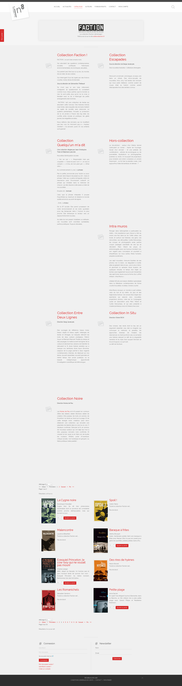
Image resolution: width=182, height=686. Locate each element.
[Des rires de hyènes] (101, 570)
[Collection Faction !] (48, 65)
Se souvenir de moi (45, 656)
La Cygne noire (66, 500)
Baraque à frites (119, 530)
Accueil (57, 7)
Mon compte (123, 7)
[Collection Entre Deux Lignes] (48, 323)
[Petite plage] (101, 600)
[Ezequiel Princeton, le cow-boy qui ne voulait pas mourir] (48, 570)
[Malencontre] (48, 540)
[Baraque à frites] (101, 540)
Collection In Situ (122, 313)
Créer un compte (44, 669)
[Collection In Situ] (101, 323)
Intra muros (118, 226)
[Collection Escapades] (101, 65)
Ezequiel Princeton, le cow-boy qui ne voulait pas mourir (71, 562)
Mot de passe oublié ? (46, 664)
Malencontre (65, 530)
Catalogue (78, 7)
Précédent (52, 622)
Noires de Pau (65, 411)
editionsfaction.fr (98, 36)
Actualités (67, 7)
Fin (70, 487)
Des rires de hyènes (121, 559)
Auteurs (88, 7)
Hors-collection (121, 141)
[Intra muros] (101, 237)
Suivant (63, 487)
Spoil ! (113, 500)
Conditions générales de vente (82, 680)
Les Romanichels (68, 589)
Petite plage (117, 589)
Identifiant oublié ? (45, 666)
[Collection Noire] (48, 409)
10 (76, 622)
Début (44, 622)
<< (40, 622)
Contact (112, 7)
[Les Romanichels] (48, 600)
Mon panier (2, 36)
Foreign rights (100, 7)
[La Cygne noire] (48, 511)
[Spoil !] (101, 511)
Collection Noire (70, 398)
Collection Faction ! (72, 55)
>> (73, 487)
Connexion (43, 660)
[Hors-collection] (101, 151)
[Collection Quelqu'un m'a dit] (48, 151)
